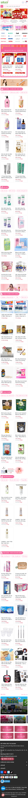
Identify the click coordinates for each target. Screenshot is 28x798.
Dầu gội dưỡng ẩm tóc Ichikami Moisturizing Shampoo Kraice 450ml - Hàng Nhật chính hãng (21, 110)
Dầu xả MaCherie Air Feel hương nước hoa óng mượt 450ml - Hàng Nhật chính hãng (6, 110)
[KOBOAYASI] (24, 33)
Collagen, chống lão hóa (7, 297)
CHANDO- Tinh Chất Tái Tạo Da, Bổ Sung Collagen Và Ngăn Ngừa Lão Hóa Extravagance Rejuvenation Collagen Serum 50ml (20, 520)
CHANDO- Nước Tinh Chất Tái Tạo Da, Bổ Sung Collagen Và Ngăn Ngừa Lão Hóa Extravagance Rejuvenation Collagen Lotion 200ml (6, 520)
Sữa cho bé (4, 190)
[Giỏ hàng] (26, 2)
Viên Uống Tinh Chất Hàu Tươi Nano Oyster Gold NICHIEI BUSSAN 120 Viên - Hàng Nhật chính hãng (20, 337)
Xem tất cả (24, 694)
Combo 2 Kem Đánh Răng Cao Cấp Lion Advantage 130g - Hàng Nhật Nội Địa (7, 66)
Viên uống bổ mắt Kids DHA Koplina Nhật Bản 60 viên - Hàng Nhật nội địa (20, 275)
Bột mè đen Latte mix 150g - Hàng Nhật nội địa (20, 435)
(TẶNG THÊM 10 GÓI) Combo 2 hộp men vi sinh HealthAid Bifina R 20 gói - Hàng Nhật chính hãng (20, 315)
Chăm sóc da (4, 92)
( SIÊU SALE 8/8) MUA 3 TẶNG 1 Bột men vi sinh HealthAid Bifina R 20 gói (6, 315)
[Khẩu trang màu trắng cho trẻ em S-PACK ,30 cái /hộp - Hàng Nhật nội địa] (7, 244)
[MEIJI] (24, 36)
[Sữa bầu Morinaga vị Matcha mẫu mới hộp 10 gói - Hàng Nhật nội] (21, 449)
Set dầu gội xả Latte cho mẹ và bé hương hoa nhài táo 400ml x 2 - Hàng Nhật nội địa (6, 275)
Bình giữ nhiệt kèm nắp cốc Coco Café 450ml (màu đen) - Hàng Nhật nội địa (21, 685)
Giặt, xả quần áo (16, 556)
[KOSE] (10, 36)
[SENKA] (24, 39)
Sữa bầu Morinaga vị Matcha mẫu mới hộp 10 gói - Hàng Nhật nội (20, 458)
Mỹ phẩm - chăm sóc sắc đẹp (12, 89)
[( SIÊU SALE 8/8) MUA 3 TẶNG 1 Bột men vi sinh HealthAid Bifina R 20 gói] (7, 306)
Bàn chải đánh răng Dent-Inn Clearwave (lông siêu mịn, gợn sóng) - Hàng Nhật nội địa (20, 640)
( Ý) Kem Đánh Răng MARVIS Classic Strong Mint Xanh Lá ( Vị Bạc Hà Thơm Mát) (21, 177)
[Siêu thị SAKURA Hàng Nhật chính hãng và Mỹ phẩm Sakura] (5, 2)
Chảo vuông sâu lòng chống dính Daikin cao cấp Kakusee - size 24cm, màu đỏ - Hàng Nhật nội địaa (6, 685)
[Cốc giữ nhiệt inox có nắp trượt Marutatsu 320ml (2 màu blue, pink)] (21, 609)
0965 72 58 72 (9, 754)
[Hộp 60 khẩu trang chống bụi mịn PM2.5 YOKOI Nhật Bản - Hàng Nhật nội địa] (7, 609)
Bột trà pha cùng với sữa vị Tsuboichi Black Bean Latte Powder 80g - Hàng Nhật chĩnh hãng (7, 413)
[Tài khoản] (23, 2)
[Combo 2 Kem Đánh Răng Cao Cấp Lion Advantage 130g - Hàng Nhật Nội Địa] (8, 59)
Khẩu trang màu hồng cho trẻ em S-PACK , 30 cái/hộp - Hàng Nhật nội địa (20, 231)
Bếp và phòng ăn (5, 556)
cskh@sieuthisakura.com (10, 756)
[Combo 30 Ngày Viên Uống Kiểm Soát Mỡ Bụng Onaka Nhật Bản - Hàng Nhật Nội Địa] (20, 59)
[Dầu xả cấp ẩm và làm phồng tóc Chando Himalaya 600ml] (7, 489)
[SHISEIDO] (3, 41)
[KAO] (10, 33)
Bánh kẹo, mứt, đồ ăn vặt (7, 395)
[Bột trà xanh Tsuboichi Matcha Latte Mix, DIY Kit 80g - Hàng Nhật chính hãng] (21, 405)
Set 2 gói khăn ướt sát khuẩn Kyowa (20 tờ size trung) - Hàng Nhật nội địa (6, 596)
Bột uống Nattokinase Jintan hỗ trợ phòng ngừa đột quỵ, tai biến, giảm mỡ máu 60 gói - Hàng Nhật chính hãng (20, 359)
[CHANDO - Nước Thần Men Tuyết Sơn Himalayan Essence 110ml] (7, 533)
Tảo (17, 297)
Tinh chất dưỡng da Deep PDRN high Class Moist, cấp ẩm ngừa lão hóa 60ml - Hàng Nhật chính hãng (21, 132)
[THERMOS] (10, 41)
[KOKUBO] (3, 36)
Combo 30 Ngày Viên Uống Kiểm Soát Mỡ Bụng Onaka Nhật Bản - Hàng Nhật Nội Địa (19, 66)
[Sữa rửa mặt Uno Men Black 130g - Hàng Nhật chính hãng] (7, 146)
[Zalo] (8, 772)
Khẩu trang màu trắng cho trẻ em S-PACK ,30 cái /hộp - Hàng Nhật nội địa (7, 253)
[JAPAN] (24, 41)
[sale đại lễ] (14, 13)
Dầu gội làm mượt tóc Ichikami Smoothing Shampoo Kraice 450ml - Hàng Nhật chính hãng (7, 132)
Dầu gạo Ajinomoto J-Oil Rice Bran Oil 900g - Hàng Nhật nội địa (6, 435)
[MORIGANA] (3, 39)
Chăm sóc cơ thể (14, 92)
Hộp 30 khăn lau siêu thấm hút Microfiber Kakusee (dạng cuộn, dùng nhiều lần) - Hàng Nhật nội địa (6, 662)
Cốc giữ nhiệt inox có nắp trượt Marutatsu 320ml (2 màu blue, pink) (20, 618)
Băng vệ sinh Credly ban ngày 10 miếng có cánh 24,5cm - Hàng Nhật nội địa (20, 253)
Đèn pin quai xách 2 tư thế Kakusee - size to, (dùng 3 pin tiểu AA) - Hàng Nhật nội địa (20, 662)
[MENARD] (17, 36)
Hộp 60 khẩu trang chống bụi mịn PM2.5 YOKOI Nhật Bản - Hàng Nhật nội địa (6, 618)
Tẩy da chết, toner (14, 480)
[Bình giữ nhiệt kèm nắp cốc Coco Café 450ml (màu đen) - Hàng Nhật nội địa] (21, 676)
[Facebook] (2, 772)
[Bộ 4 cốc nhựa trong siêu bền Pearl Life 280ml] (7, 632)
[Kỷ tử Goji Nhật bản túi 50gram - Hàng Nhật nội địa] (7, 449)
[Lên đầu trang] (26, 794)
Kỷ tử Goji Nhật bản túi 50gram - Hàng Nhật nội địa (6, 458)
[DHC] (3, 33)
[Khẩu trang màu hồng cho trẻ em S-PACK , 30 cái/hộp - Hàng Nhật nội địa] (21, 222)
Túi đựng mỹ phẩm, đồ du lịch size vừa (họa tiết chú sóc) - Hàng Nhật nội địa (20, 574)
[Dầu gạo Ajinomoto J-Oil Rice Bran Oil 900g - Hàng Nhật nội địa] (7, 427)
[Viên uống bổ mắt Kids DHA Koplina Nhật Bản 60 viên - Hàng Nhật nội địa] (21, 266)
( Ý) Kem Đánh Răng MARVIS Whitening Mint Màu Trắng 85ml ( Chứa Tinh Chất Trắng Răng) (7, 177)
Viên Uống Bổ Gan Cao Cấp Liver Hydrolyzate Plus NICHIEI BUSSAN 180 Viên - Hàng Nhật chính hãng (6, 337)
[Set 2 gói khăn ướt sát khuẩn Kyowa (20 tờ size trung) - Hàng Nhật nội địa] (7, 587)
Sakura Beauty (8, 476)
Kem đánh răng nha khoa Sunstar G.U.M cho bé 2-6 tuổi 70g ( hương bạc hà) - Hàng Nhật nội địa (6, 208)
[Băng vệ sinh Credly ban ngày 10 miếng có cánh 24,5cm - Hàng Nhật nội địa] (21, 244)
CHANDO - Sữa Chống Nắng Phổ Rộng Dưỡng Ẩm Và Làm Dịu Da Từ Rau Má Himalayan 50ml (21, 498)
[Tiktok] (11, 772)
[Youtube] (5, 772)
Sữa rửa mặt (4, 480)
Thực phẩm (7, 392)
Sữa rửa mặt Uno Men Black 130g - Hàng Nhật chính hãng (6, 154)
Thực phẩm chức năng (10, 294)
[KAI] (17, 33)
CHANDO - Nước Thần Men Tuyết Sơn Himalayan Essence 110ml (6, 542)
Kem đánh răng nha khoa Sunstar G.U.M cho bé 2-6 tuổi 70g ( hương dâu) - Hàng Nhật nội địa (20, 208)
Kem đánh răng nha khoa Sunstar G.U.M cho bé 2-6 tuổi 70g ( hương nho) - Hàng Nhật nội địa (6, 231)
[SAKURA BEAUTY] (17, 39)
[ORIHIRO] (10, 39)
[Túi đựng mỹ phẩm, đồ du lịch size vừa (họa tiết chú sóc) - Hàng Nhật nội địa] (21, 565)
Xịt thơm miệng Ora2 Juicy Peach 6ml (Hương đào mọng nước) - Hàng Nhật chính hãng (6, 574)
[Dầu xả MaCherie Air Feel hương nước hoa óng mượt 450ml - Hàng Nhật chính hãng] (7, 101)
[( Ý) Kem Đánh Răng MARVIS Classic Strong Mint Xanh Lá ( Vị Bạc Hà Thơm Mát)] (21, 168)
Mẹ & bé (5, 187)
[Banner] (7, 27)
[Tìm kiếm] (5, 6)
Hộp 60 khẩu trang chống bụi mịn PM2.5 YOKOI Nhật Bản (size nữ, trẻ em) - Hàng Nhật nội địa (20, 596)
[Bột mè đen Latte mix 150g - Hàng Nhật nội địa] (21, 427)
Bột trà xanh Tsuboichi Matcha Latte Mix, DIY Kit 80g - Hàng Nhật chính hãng (20, 413)
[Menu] (2, 6)
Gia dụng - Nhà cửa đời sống (12, 553)
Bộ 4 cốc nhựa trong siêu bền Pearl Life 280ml (6, 640)
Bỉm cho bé (12, 190)
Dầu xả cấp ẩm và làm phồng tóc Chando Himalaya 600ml (6, 498)
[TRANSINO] (17, 41)
